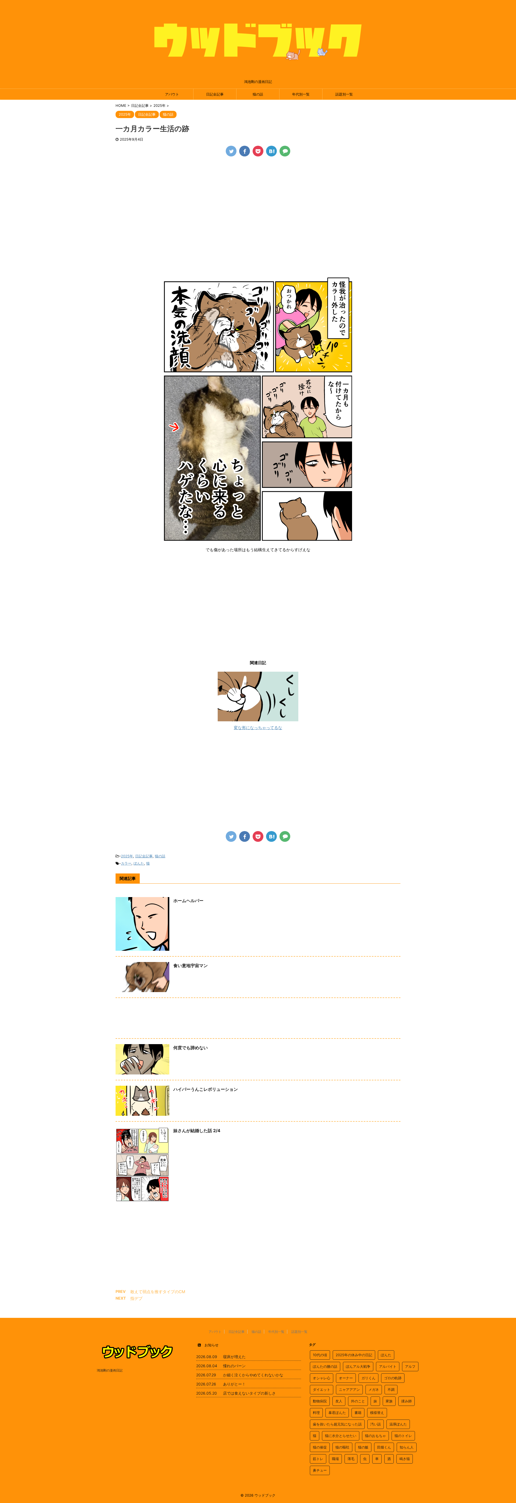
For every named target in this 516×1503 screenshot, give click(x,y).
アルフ (410, 1366)
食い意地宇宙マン (190, 965)
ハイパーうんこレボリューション (205, 1089)
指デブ (136, 1298)
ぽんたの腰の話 (325, 1366)
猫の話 (258, 94)
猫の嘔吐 (342, 1447)
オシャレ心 (321, 1378)
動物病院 (320, 1401)
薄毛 (350, 1459)
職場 (335, 1459)
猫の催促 (320, 1447)
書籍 (357, 1412)
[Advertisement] (258, 202)
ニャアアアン (349, 1389)
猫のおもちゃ (375, 1435)
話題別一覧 (344, 94)
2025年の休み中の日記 (354, 1355)
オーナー (346, 1378)
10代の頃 (320, 1355)
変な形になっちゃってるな (258, 727)
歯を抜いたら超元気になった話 (337, 1424)
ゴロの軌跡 (393, 1378)
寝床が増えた (234, 1356)
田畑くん (384, 1447)
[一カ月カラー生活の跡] (271, 151)
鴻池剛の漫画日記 (110, 1370)
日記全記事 (215, 94)
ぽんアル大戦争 (358, 1366)
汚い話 (375, 1424)
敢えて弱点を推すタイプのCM (157, 1291)
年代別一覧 (301, 94)
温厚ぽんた (398, 1424)
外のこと (358, 1401)
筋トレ (318, 1459)
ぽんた (139, 863)
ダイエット (321, 1389)
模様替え (377, 1412)
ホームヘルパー (188, 900)
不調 (391, 1389)
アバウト (172, 94)
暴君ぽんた (337, 1412)
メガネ (373, 1389)
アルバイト (387, 1366)
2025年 (127, 856)
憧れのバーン (234, 1365)
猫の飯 (363, 1447)
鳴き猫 (404, 1459)
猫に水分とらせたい (340, 1435)
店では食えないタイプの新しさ (249, 1393)
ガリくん (368, 1378)
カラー (126, 863)
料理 (316, 1412)
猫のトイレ (403, 1435)
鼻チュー (320, 1470)
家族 (389, 1401)
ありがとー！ (234, 1384)
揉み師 (406, 1401)
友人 (338, 1401)
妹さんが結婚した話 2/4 (196, 1130)
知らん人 (407, 1447)
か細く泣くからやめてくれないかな (253, 1375)
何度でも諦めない (190, 1047)
